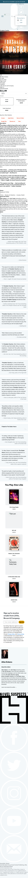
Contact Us (22, 869)
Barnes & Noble (20, 118)
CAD (21, 22)
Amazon (3, 118)
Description (3, 123)
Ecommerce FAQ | (4, 869)
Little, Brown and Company (7, 85)
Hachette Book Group (5, 865)
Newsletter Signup (4, 863)
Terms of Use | (11, 869)
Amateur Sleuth (20, 195)
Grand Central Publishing (17, 865)
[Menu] (2, 16)
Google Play (4, 121)
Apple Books (11, 118)
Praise (1, 212)
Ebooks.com (12, 121)
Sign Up (21, 622)
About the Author (4, 196)
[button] (14, 75)
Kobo (19, 121)
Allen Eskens (5, 77)
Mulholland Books (8, 866)
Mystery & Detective (10, 195)
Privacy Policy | (17, 869)
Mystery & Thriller (4, 192)
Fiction (1, 195)
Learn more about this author (8, 687)
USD (21, 20)
